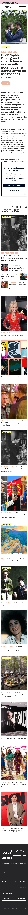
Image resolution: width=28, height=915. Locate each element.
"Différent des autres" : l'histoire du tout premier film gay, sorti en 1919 (14, 258)
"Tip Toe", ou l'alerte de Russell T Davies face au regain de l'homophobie (12, 423)
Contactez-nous (17, 872)
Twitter (3, 886)
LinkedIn (4, 881)
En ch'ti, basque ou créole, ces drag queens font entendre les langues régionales (13, 515)
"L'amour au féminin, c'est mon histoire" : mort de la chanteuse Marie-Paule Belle (13, 649)
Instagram (4, 872)
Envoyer (21, 898)
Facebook (4, 876)
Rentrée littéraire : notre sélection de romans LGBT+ (9, 276)
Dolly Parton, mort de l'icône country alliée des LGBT (17, 268)
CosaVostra (14, 908)
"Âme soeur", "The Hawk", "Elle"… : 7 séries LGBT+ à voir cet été (14, 785)
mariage (9, 51)
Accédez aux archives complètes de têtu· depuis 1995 (10, 4)
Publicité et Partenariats (19, 881)
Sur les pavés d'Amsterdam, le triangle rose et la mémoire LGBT (12, 695)
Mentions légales (17, 876)
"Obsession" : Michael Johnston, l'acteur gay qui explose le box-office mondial (13, 831)
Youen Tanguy (7, 77)
